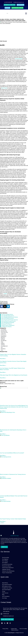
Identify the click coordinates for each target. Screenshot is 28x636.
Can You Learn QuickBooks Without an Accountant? (12, 452)
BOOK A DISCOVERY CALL (7, 383)
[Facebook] (2, 623)
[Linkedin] (8, 306)
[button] (0, 45)
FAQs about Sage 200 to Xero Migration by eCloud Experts (13, 375)
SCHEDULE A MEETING (9, 4)
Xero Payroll (4, 88)
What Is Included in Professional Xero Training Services (13, 474)
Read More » (3, 358)
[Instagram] (10, 623)
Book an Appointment (4, 308)
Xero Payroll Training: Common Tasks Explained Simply (13, 518)
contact (5, 293)
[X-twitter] (4, 623)
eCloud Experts (19, 58)
